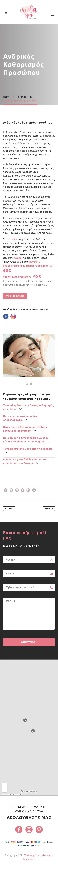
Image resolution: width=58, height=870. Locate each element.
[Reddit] (34, 490)
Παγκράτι (33, 261)
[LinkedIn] (28, 490)
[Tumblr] (22, 490)
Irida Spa (12, 239)
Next (47, 508)
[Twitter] (11, 490)
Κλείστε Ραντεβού (15, 296)
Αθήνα (17, 258)
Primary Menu (52, 15)
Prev (10, 508)
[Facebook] (5, 490)
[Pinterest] (17, 490)
